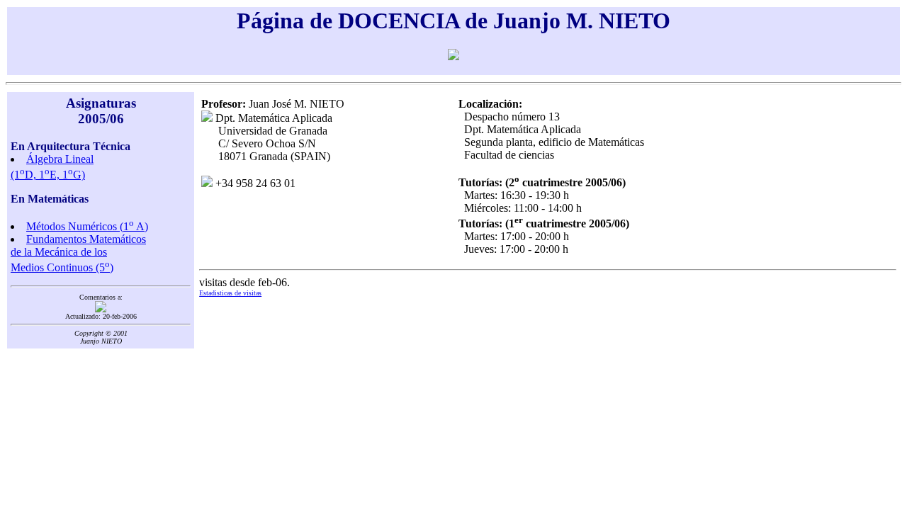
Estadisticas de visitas (230, 293)
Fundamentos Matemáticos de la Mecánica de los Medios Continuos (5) (78, 253)
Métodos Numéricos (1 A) (87, 226)
